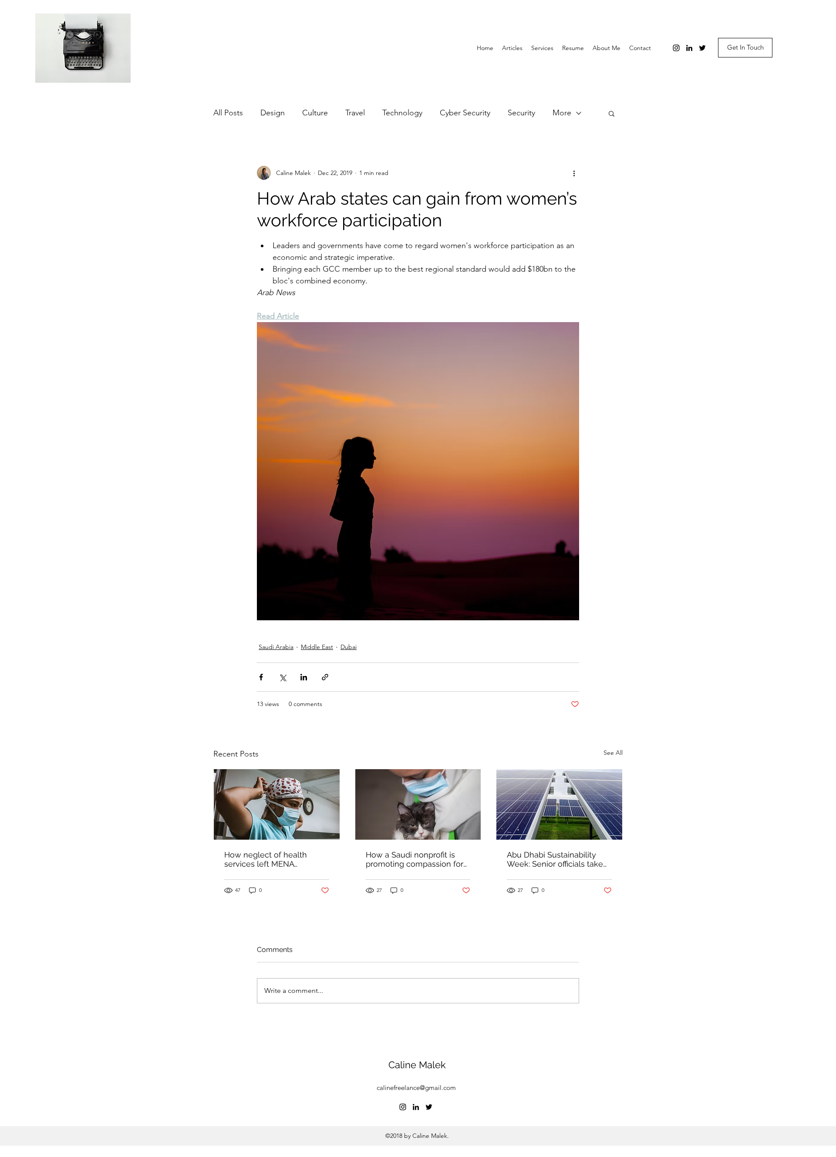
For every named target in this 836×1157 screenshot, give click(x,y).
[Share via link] (325, 677)
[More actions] (574, 173)
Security (521, 113)
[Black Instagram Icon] (676, 48)
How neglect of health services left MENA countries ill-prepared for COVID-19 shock (270, 859)
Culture (315, 113)
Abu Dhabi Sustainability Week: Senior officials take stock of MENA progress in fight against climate (555, 859)
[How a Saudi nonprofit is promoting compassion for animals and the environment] (418, 804)
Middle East (317, 647)
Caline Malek (417, 1064)
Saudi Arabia (276, 647)
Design (272, 113)
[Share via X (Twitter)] (282, 677)
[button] (611, 113)
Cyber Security (465, 113)
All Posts (228, 113)
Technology (402, 113)
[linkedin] (689, 48)
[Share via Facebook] (261, 677)
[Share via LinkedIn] (304, 677)
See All (613, 753)
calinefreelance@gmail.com (416, 1087)
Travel (355, 113)
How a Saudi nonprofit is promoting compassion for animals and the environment (414, 859)
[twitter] (702, 48)
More (562, 113)
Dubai (348, 647)
